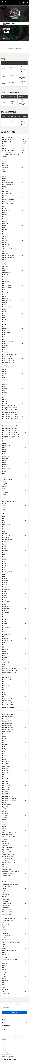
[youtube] (10, 1059)
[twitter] (5, 1059)
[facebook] (2, 1059)
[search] (19, 2)
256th (11, 121)
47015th (11, 82)
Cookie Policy (4, 1046)
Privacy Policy (4, 1044)
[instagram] (7, 1059)
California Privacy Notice (6, 1054)
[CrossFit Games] (4, 2)
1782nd (22, 74)
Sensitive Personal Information (8, 1056)
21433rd (22, 81)
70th (22, 119)
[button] (27, 2)
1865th (22, 66)
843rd (22, 100)
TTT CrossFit (8, 38)
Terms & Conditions (6, 1042)
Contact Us (4, 1050)
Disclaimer (4, 1048)
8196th (12, 68)
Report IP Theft (5, 1052)
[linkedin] (12, 1059)
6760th (12, 75)
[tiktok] (15, 1059)
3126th (12, 101)
